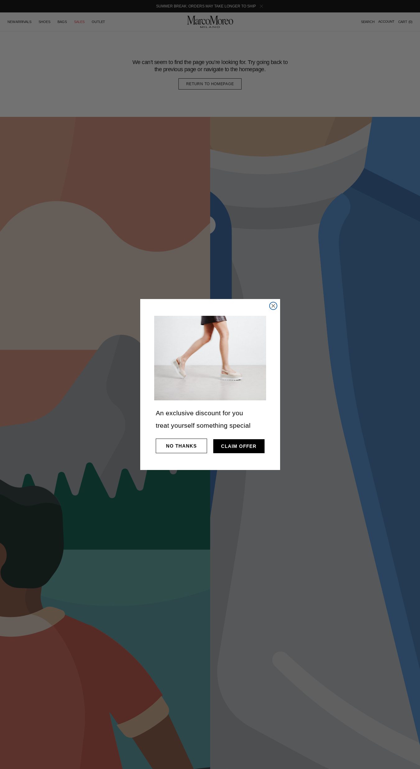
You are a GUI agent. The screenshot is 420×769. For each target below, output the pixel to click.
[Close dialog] (273, 306)
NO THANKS (181, 446)
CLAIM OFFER (238, 446)
